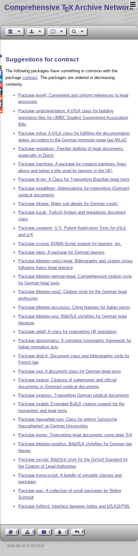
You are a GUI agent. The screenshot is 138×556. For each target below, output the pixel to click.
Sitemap (33, 532)
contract (30, 77)
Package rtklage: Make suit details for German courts (68, 203)
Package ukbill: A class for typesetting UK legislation (67, 331)
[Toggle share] (2, 56)
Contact (50, 532)
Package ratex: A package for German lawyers (61, 252)
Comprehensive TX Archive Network (69, 7)
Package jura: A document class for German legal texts (69, 371)
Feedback (83, 532)
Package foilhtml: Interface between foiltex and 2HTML (74, 506)
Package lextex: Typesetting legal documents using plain (75, 435)
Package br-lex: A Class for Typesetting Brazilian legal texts (74, 179)
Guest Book (17, 532)
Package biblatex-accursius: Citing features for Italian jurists (74, 307)
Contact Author (66, 532)
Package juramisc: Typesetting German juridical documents (73, 395)
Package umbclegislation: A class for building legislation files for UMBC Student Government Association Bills (73, 117)
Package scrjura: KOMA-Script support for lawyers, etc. (70, 243)
